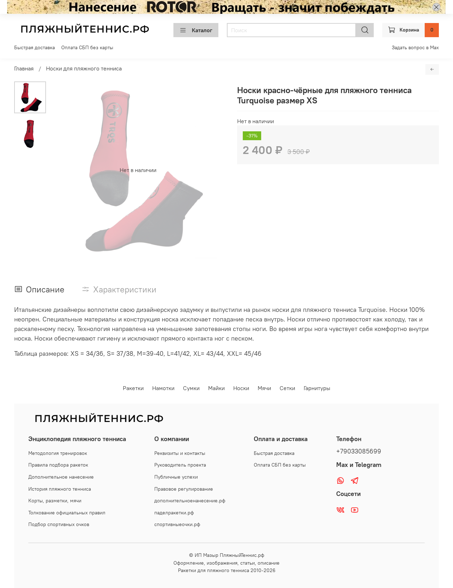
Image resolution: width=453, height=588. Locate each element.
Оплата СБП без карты (87, 47)
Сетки (287, 388)
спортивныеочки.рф (177, 524)
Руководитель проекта (180, 465)
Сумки (191, 388)
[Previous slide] (63, 169)
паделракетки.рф (174, 512)
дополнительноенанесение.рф (189, 500)
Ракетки (133, 388)
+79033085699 (358, 451)
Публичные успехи (176, 477)
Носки (241, 388)
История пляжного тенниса (59, 489)
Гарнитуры (317, 388)
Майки (216, 388)
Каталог (202, 30)
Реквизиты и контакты (179, 453)
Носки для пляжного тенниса (84, 68)
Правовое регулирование (183, 489)
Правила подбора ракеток (58, 465)
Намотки (163, 388)
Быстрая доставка (34, 47)
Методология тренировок (57, 453)
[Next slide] (212, 169)
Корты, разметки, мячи (54, 500)
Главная (24, 68)
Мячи (264, 388)
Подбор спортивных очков (58, 524)
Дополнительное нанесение (61, 477)
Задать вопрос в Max (415, 47)
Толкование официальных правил (66, 512)
